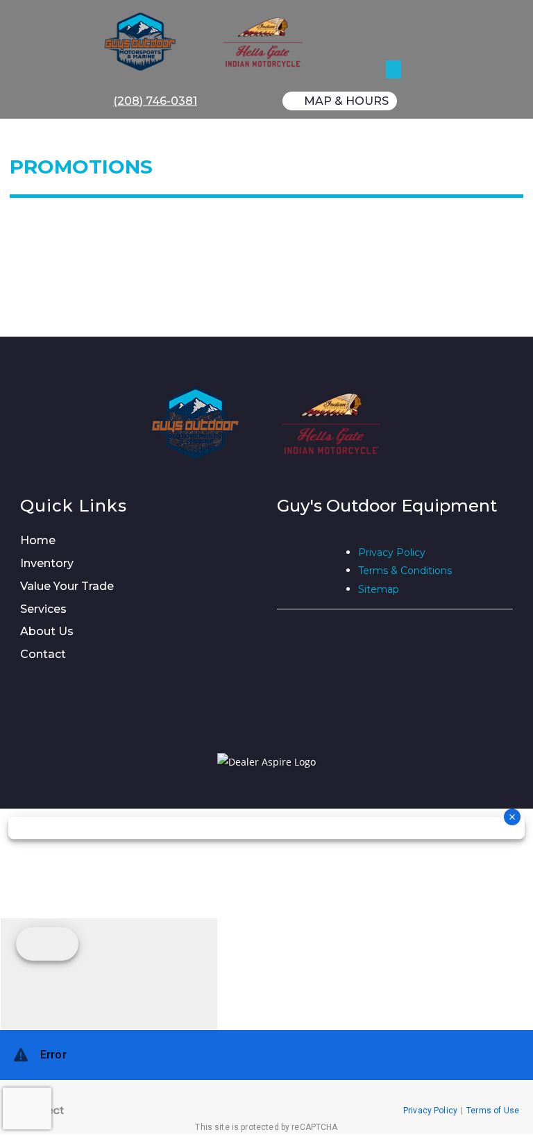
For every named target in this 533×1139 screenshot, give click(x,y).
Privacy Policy (391, 552)
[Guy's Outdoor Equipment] (271, 41)
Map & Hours (346, 101)
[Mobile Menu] (393, 25)
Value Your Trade (67, 586)
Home (38, 540)
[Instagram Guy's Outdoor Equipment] (314, 564)
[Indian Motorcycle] (331, 423)
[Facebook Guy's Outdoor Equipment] (282, 564)
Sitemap (378, 589)
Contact (43, 654)
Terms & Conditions (405, 570)
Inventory (47, 563)
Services (43, 609)
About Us (47, 631)
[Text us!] (109, 973)
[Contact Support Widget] (266, 1082)
